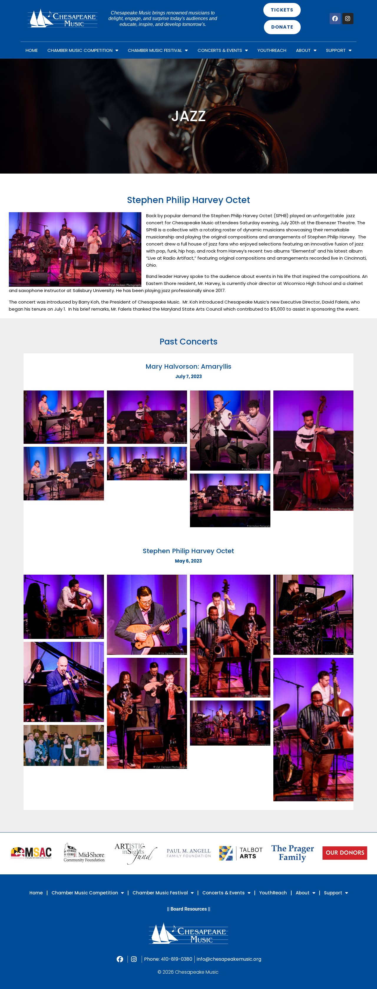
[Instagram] (347, 18)
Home (32, 50)
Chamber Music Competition (80, 50)
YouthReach (271, 50)
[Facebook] (335, 18)
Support (336, 50)
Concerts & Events (220, 50)
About (303, 50)
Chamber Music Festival (155, 50)
